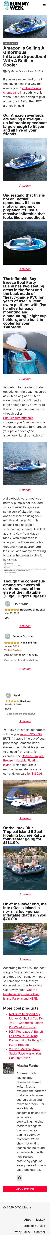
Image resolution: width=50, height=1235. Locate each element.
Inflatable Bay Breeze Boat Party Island (19, 282)
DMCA (40, 1219)
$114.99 (10, 842)
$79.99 (9, 919)
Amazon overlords (27, 115)
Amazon (25, 818)
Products (11, 43)
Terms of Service (33, 1225)
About (28, 1219)
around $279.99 (31, 734)
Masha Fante (18, 71)
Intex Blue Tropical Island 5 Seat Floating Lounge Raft (22, 832)
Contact (39, 1232)
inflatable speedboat (28, 123)
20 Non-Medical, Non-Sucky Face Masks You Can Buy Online (25, 1053)
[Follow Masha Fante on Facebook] (19, 1178)
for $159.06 (35, 773)
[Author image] (5, 71)
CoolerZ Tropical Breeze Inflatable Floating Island (23, 760)
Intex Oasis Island (19, 907)
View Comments (25, 1188)
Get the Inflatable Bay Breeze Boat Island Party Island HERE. (21, 994)
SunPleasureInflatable (18, 418)
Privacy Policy (21, 1232)
